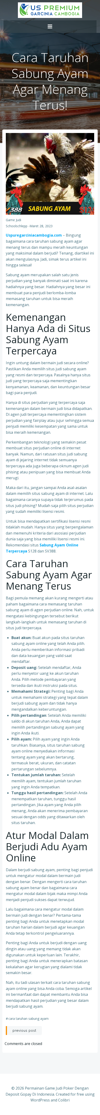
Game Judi (13, 220)
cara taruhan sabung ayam (28, 1018)
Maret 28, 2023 (41, 226)
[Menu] (50, 27)
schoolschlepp (16, 226)
